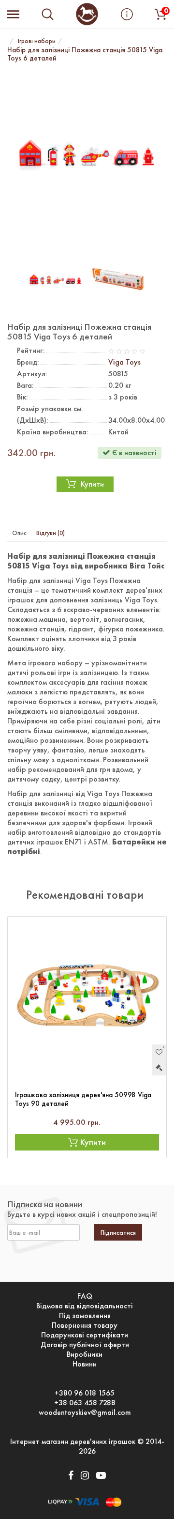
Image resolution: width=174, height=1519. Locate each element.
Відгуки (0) (50, 533)
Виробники (84, 1354)
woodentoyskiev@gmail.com (85, 1412)
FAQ (84, 1296)
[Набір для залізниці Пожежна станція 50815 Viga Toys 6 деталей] (87, 157)
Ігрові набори (37, 41)
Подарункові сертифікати (84, 1335)
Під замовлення (85, 1315)
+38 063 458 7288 (85, 1403)
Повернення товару (84, 1325)
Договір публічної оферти (85, 1345)
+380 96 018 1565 (85, 1393)
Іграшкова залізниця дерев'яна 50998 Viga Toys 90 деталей (83, 1099)
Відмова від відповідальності (84, 1306)
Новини (84, 1364)
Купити (92, 484)
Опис (19, 533)
